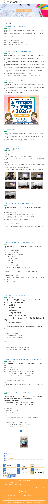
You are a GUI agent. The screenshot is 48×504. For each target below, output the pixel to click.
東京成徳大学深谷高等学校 (29, 496)
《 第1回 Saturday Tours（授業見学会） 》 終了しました (22, 360)
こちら (17, 422)
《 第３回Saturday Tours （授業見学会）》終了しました (22, 242)
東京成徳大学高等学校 (28, 495)
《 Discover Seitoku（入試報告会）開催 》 (18, 51)
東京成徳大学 (26, 494)
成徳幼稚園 (10, 498)
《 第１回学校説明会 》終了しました (16, 295)
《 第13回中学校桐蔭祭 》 (12, 149)
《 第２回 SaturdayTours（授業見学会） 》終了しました (22, 203)
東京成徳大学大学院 (12, 494)
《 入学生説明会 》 (10, 129)
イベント (5, 28)
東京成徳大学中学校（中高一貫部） (14, 496)
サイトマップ (37, 487)
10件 (11, 23)
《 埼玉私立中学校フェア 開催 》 (15, 80)
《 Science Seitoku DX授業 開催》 (16, 26)
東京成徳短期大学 (11, 495)
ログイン (42, 487)
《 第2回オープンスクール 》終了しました (18, 392)
